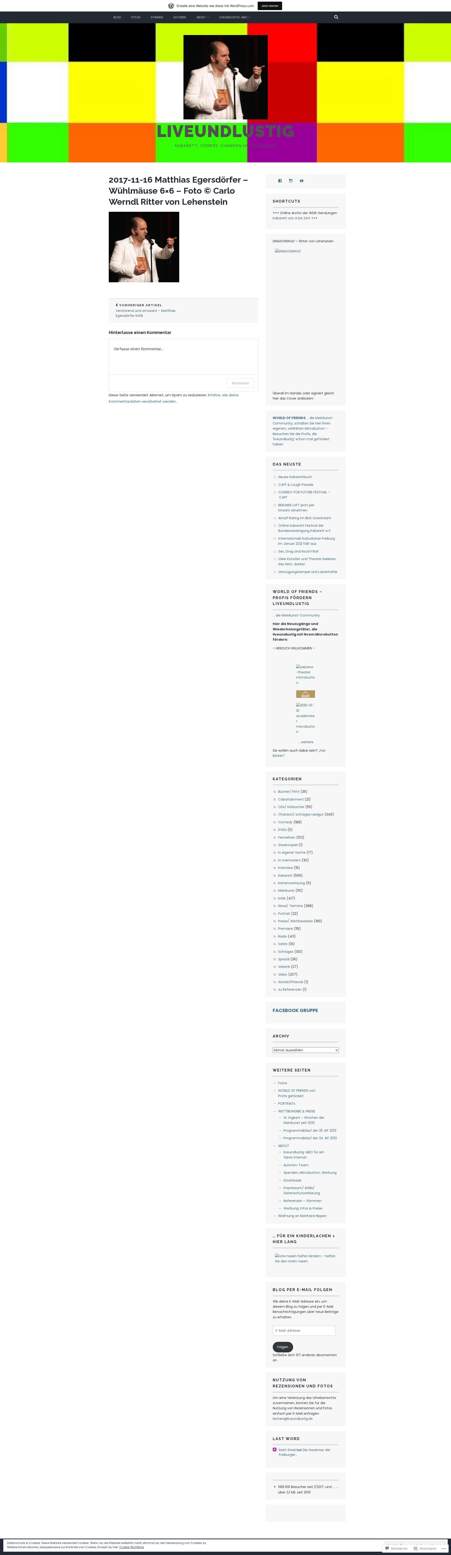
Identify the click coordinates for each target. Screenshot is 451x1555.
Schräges (285, 951)
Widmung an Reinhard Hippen (302, 1215)
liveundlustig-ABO (233, 17)
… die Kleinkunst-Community (296, 615)
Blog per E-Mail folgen (302, 1290)
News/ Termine (290, 905)
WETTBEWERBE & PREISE (296, 1111)
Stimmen (157, 17)
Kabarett (285, 875)
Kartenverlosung (291, 883)
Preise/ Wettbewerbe (295, 921)
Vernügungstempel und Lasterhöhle (307, 571)
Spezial (283, 959)
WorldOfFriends (290, 982)
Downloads (292, 1180)
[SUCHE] (336, 17)
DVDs (282, 829)
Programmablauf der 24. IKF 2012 (310, 1138)
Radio (282, 936)
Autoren (179, 17)
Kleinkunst (286, 890)
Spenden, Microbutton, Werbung (310, 1172)
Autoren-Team (296, 1165)
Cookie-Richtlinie (131, 1547)
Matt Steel (287, 1450)
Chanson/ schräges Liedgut (300, 814)
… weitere (305, 742)
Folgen (282, 1347)
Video (282, 974)
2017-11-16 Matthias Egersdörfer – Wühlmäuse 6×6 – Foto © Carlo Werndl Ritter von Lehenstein (178, 191)
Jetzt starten (269, 6)
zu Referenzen (290, 989)
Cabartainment (291, 799)
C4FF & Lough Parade (295, 484)
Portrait (284, 913)
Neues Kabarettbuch (295, 477)
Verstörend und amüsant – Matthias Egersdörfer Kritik (145, 310)
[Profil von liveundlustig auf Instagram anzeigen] (291, 181)
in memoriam (289, 860)
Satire (283, 944)
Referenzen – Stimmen (303, 1200)
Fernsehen (286, 837)
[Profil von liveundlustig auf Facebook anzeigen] (280, 181)
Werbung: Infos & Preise (303, 1208)
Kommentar (240, 383)
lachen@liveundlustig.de (293, 1418)
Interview (285, 867)
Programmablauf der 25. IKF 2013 (310, 1130)
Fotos (135, 17)
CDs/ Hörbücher (291, 807)
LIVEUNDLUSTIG (226, 131)
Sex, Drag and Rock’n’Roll (298, 551)
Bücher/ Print (288, 791)
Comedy (285, 822)
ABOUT (201, 17)
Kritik (282, 898)
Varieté (284, 966)
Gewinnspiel (288, 845)
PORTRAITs (286, 1103)
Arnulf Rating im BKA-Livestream (304, 518)
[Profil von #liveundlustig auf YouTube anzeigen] (301, 181)
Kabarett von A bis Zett (291, 218)
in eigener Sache (292, 852)
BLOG (117, 17)
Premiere (285, 928)
